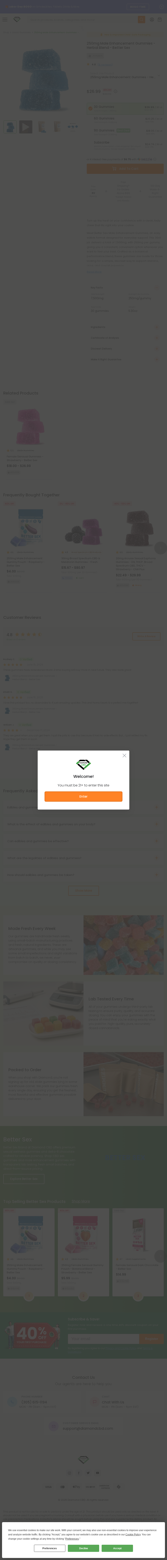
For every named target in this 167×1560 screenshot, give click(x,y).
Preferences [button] (72, 1538)
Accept (117, 1548)
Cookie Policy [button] (133, 1534)
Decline (83, 1548)
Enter (83, 796)
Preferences (49, 1548)
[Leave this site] (125, 755)
